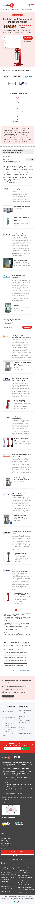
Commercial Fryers (5, 891)
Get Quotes (27, 37)
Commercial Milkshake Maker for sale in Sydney (15, 652)
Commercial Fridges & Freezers (8, 889)
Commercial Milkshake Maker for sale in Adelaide (15, 663)
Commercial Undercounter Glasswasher (22, 716)
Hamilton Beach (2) (24, 166)
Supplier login (17, 856)
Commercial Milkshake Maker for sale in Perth (15, 655)
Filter (31, 160)
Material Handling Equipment (25, 887)
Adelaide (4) (24, 169)
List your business (17, 852)
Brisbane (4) (16, 169)
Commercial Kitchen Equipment (25, 868)
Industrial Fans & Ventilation (24, 885)
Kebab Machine (23, 727)
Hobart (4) (8, 169)
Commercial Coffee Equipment (8, 884)
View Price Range (28, 41)
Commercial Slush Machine (20, 174)
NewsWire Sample (5, 845)
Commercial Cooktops (6, 886)
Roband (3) (14, 166)
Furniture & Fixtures (22, 882)
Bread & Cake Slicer (19, 173)
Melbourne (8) (16, 168)
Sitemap (3, 848)
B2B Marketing (4, 841)
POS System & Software (25, 733)
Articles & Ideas (4, 836)
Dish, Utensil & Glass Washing (25, 872)
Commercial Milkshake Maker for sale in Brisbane (15, 660)
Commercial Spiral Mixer (25, 710)
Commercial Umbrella (24, 713)
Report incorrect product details (21, 670)
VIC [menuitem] (6, 45)
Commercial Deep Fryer (9, 721)
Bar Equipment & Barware (7, 872)
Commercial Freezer (8, 723)
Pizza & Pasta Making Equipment (26, 889)
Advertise (32, 1)
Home (2, 833)
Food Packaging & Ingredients (25, 877)
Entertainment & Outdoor (24, 875)
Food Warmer (22, 722)
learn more (8, 696)
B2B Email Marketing (6, 843)
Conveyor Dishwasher (24, 720)
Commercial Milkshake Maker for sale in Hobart (15, 657)
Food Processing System (14, 179)
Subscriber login (17, 860)
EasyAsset (7, 793)
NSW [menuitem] (6, 42)
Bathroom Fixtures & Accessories (8, 874)
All (31, 166)
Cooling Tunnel (23, 177)
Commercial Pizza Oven (9, 731)
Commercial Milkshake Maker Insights (13, 182)
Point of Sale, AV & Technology (25, 892)
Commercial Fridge (8, 725)
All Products (6, 159)
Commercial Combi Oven (9, 715)
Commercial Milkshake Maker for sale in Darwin (15, 665)
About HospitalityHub (6, 838)
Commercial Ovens (22, 870)
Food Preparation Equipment (10, 161)
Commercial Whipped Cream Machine (12, 176)
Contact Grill (27, 176)
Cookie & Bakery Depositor (10, 177)
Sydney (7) (25, 168)
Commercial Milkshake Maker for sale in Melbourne (16, 650)
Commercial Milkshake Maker (11, 163)
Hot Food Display (23, 725)
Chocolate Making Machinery (8, 877)
